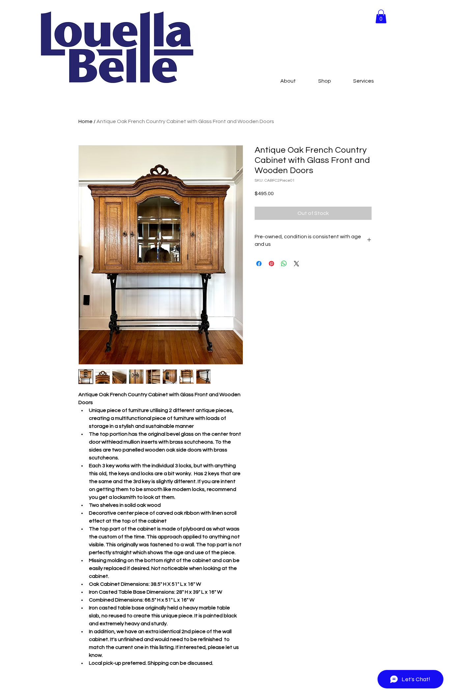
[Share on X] (296, 264)
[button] (381, 16)
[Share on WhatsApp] (284, 264)
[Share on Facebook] (259, 264)
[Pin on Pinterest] (271, 264)
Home (85, 121)
